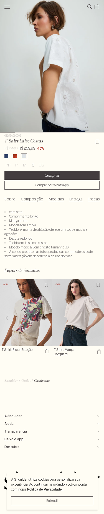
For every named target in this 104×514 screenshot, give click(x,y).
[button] (97, 318)
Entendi (52, 501)
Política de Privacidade (45, 489)
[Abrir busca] (90, 6)
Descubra (11, 447)
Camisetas (42, 380)
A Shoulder (13, 416)
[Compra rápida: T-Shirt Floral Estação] (46, 351)
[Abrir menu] (7, 6)
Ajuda (9, 424)
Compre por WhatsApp (52, 185)
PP (8, 165)
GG (41, 165)
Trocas (94, 199)
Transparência (15, 431)
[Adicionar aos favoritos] (97, 141)
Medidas (56, 199)
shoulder (11, 380)
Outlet (26, 380)
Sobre (9, 199)
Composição (32, 199)
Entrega (76, 199)
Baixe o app (14, 439)
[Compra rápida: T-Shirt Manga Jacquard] (98, 352)
